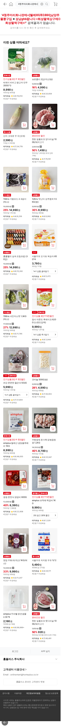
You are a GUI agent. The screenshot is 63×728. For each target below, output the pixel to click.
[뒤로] (5, 4)
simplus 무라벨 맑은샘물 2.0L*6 (14, 615)
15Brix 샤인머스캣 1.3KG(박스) (14, 317)
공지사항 (6, 693)
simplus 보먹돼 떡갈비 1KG (44, 502)
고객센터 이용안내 (14, 669)
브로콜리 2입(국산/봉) (42, 79)
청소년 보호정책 (51, 693)
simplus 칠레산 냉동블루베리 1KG (15, 444)
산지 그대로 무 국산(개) (14, 136)
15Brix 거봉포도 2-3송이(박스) (14, 200)
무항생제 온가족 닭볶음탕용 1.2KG (44, 441)
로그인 (15, 651)
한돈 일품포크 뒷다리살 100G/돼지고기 (44, 622)
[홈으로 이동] (11, 4)
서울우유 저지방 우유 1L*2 (44, 560)
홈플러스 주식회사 (14, 659)
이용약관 (17, 693)
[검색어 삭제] (42, 4)
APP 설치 (45, 651)
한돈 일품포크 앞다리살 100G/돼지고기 (44, 140)
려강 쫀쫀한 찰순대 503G (15, 382)
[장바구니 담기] (24, 68)
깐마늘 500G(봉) (40, 379)
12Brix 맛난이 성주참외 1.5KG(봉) (44, 200)
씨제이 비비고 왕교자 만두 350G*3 (15, 84)
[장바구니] (55, 4)
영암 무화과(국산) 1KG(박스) (15, 561)
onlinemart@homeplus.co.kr (24, 674)
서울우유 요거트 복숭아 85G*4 (44, 257)
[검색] (47, 4)
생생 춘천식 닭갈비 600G (15, 497)
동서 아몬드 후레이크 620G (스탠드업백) (44, 321)
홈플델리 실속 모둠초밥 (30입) (15, 257)
